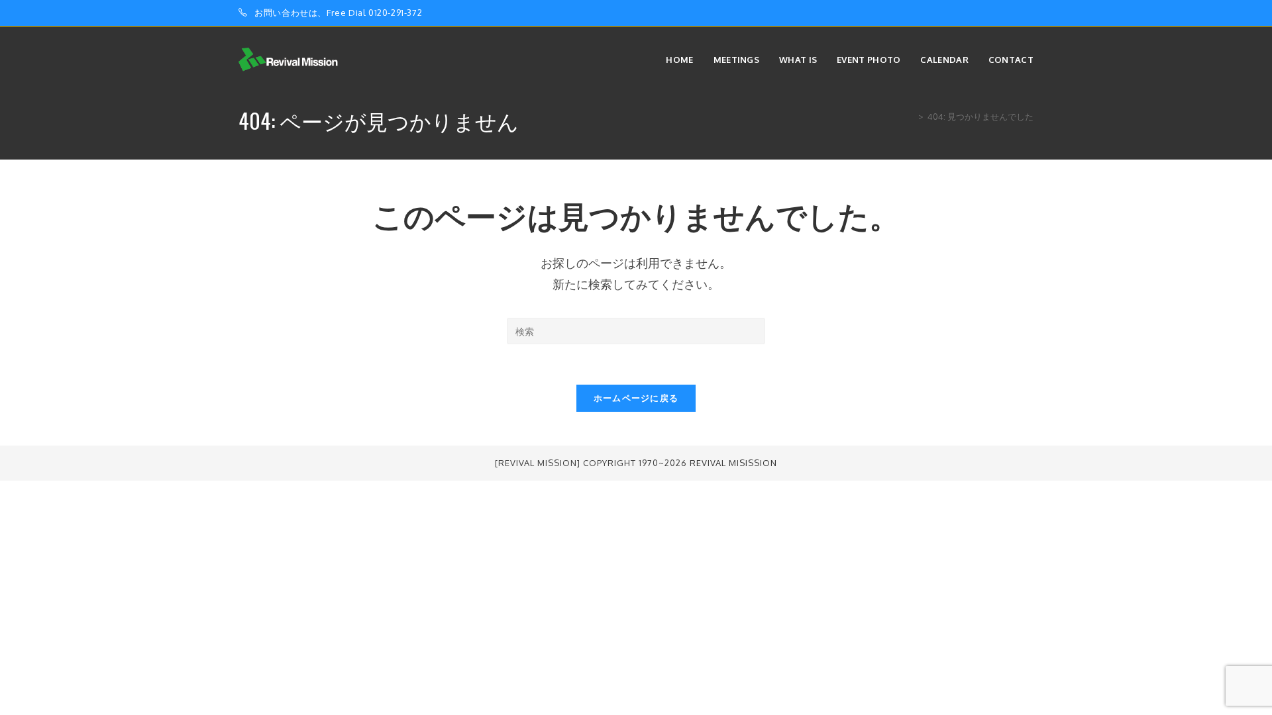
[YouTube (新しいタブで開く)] (1028, 13)
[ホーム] (911, 116)
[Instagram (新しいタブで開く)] (1014, 13)
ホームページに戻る (636, 398)
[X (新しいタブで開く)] (984, 13)
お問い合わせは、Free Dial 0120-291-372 (338, 12)
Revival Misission (733, 462)
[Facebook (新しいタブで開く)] (999, 13)
